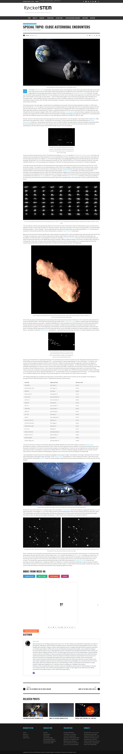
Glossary (65, 576)
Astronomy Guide (48, 737)
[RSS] (93, 1)
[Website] (34, 673)
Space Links (26, 737)
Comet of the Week (42, 576)
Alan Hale (27, 35)
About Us (25, 734)
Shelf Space (46, 736)
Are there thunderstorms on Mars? (47, 2)
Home (24, 732)
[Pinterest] (91, 1)
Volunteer (25, 736)
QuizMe (45, 732)
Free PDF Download (54, 576)
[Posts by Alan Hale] (24, 35)
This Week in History (29, 576)
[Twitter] (95, 1)
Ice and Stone (26, 23)
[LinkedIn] (88, 1)
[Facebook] (84, 1)
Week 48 (34, 23)
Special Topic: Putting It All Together (85, 718)
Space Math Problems (49, 739)
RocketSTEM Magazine (49, 741)
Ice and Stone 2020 (48, 743)
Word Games (46, 734)
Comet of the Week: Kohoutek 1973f (58, 718)
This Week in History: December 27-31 (33, 718)
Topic (31, 23)
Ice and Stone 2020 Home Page (31, 631)
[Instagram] (86, 1)
